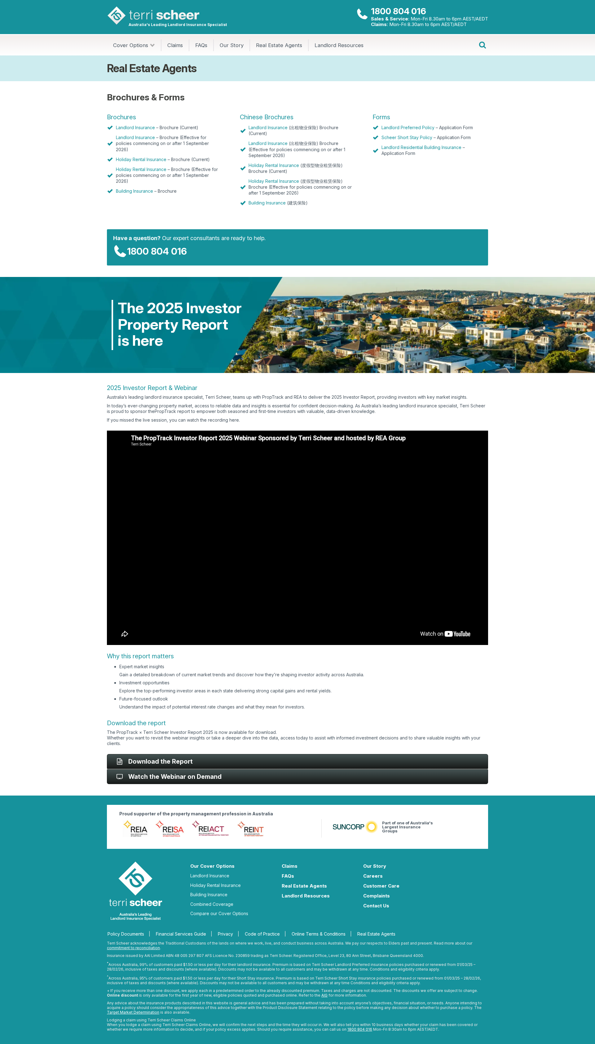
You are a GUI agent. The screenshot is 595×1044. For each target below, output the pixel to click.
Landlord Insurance (135, 127)
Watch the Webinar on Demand (175, 776)
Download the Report (160, 761)
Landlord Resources (339, 45)
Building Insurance (134, 191)
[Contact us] (362, 14)
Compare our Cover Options (219, 913)
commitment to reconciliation (133, 947)
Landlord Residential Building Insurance (421, 147)
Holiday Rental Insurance (141, 159)
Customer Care (381, 886)
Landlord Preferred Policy (407, 127)
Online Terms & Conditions (319, 934)
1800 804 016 (398, 11)
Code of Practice (262, 934)
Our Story (232, 45)
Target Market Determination (133, 1012)
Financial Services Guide (181, 934)
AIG (324, 995)
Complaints (376, 896)
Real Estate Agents (279, 45)
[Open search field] (482, 45)
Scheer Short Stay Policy (406, 137)
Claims (175, 45)
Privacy (225, 934)
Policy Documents (126, 934)
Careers (373, 876)
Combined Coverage (211, 904)
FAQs (201, 45)
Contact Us (376, 906)
